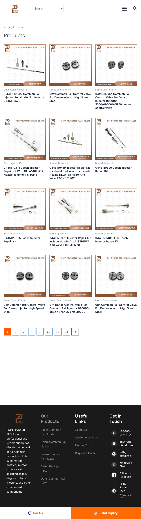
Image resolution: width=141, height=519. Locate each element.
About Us (81, 429)
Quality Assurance (86, 437)
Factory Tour (83, 445)
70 (57, 331)
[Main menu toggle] (124, 8)
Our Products (50, 418)
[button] (135, 9)
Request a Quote (85, 453)
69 (48, 331)
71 (66, 331)
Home (7, 27)
